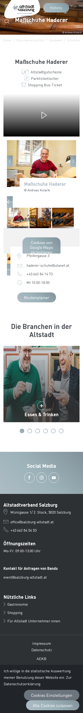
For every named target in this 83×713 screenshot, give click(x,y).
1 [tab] (22, 431)
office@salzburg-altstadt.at (32, 521)
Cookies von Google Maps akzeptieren (41, 247)
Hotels (56, 7)
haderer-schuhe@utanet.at (48, 265)
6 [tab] (61, 431)
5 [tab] (53, 431)
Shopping (14, 612)
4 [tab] (45, 431)
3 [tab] (37, 431)
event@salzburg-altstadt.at (25, 577)
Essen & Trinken (41, 414)
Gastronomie (17, 604)
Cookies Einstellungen (51, 695)
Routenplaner (36, 297)
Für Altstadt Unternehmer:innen (33, 620)
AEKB (41, 658)
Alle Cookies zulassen (53, 705)
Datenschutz (41, 649)
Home (7, 40)
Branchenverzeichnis (30, 40)
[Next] (73, 161)
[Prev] (10, 202)
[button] (12, 6)
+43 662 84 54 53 (23, 530)
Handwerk (55, 40)
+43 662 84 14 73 (40, 273)
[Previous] (10, 161)
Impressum (41, 643)
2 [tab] (29, 431)
